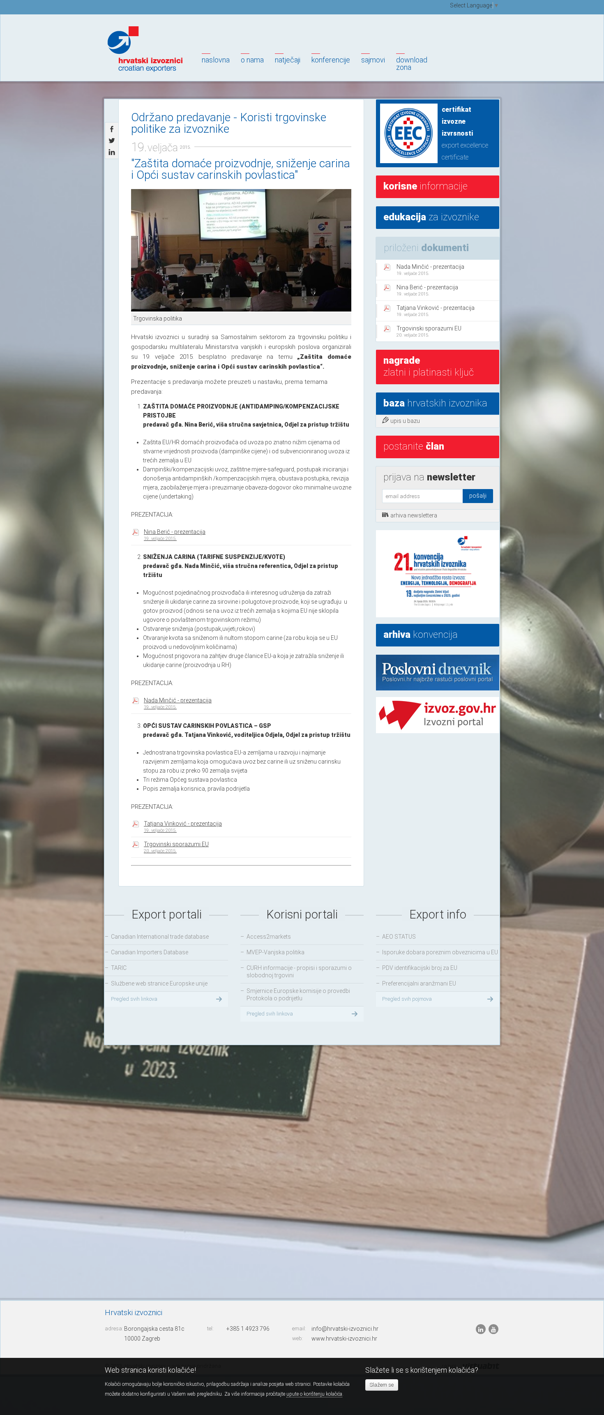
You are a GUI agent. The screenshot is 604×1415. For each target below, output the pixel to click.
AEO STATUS (399, 936)
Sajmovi (373, 59)
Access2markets (269, 936)
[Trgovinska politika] (241, 250)
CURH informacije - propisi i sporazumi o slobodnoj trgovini (299, 972)
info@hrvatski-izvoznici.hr (344, 1328)
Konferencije (330, 59)
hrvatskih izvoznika (435, 403)
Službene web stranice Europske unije (159, 983)
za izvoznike (431, 217)
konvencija (420, 634)
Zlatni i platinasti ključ (428, 366)
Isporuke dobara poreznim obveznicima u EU (440, 952)
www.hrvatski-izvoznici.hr (344, 1338)
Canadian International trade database (160, 936)
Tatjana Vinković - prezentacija (183, 826)
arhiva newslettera (413, 515)
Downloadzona (411, 63)
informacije (425, 186)
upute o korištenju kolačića (314, 1394)
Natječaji (287, 59)
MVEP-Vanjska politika (275, 952)
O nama (252, 59)
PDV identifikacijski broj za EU (419, 968)
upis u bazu (405, 421)
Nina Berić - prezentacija (174, 535)
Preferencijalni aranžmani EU (419, 983)
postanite (413, 446)
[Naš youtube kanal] (493, 1328)
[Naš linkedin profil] (481, 1328)
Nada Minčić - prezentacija (178, 703)
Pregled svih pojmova (407, 999)
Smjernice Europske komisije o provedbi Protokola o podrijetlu (298, 995)
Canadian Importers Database (149, 952)
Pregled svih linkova (134, 999)
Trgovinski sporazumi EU (176, 847)
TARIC (119, 968)
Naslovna (216, 59)
